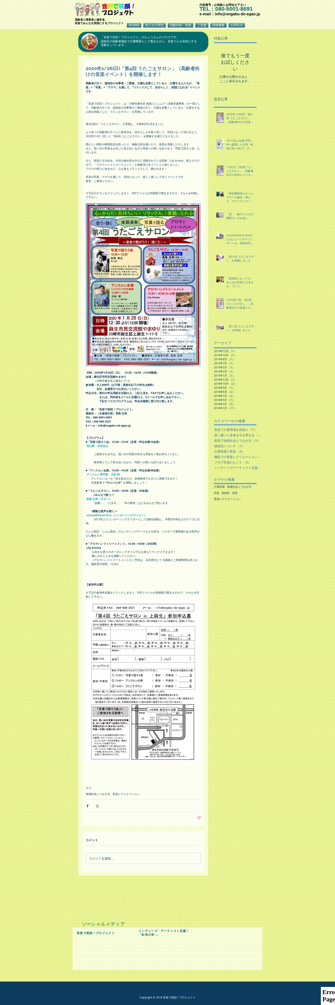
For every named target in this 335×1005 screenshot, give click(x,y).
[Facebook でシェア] (87, 806)
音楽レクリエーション (126, 794)
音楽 (234, 493)
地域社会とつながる (98, 794)
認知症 (226, 493)
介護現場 (219, 486)
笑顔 (216, 493)
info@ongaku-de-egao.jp (237, 14)
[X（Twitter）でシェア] (97, 806)
